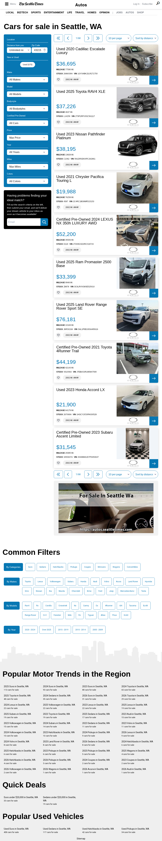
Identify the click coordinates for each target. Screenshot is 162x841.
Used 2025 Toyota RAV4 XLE (80, 91)
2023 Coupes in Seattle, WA (135, 762)
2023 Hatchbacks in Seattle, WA (59, 734)
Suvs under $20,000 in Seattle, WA (21, 799)
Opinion (104, 12)
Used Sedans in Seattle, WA (57, 830)
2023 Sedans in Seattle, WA (96, 725)
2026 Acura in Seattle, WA (95, 771)
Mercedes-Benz (127, 591)
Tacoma (132, 606)
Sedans (42, 567)
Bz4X (145, 606)
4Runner (108, 606)
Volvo (106, 581)
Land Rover (133, 581)
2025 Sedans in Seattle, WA (96, 716)
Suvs (30, 567)
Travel (79, 12)
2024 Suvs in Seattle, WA (55, 688)
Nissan (39, 591)
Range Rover (30, 615)
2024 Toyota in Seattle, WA (135, 688)
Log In (136, 3)
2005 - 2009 (98, 630)
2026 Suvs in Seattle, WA (94, 697)
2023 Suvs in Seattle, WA (94, 688)
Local (10, 12)
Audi (95, 581)
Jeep (111, 591)
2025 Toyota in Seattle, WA (17, 697)
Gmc (27, 591)
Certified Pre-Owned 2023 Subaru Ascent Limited (84, 434)
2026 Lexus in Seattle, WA (134, 734)
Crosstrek (63, 606)
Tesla (143, 591)
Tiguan (91, 615)
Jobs (119, 12)
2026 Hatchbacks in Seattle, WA (19, 762)
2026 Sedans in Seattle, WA (96, 743)
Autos (81, 5)
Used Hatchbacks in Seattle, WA (98, 830)
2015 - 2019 (63, 630)
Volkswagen (55, 581)
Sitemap (81, 838)
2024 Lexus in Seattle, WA (17, 706)
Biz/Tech (22, 12)
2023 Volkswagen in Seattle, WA (20, 725)
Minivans (102, 567)
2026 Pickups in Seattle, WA (57, 762)
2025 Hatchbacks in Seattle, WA (19, 752)
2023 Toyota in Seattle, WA (56, 716)
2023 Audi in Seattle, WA (134, 716)
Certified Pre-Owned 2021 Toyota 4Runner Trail (84, 349)
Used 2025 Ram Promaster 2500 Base (83, 264)
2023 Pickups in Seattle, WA (57, 752)
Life (69, 12)
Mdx (70, 615)
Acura (118, 581)
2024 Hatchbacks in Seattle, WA (137, 743)
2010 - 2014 (80, 630)
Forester (57, 615)
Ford (100, 591)
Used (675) (27, 65)
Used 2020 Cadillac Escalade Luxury (80, 51)
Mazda (62, 591)
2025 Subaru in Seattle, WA (17, 716)
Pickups (73, 567)
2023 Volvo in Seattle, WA (134, 725)
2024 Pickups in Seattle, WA (96, 734)
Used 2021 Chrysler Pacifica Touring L (80, 178)
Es (97, 606)
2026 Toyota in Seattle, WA (135, 697)
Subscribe (147, 3)
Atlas (103, 615)
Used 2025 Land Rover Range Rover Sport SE (81, 306)
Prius (114, 615)
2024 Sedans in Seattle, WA (57, 697)
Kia (50, 591)
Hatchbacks (58, 567)
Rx (37, 606)
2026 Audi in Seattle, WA (134, 771)
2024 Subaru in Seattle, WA (56, 725)
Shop (140, 12)
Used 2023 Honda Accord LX (80, 390)
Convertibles (132, 567)
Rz (79, 615)
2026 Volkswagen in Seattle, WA (20, 771)
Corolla (48, 606)
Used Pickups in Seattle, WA (135, 830)
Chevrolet (76, 591)
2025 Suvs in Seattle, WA (16, 688)
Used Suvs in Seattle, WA (16, 830)
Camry (86, 606)
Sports (36, 12)
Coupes (87, 567)
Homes (91, 12)
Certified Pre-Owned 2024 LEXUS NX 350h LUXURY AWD (84, 221)
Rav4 (27, 606)
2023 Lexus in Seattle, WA (95, 706)
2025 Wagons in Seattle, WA (136, 752)
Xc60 (126, 615)
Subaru (71, 581)
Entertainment (54, 12)
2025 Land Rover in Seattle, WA (58, 743)
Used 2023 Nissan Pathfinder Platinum (80, 136)
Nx (75, 606)
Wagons (116, 567)
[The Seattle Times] (31, 4)
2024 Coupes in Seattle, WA (96, 762)
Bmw (89, 591)
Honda (83, 581)
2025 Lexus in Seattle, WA (134, 706)
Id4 (120, 606)
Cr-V (45, 615)
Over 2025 (46, 630)
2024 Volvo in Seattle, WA (16, 743)
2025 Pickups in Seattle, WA (96, 752)
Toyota (28, 581)
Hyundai (148, 581)
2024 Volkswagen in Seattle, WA (20, 734)
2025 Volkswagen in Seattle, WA (59, 706)
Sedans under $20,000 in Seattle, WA (59, 800)
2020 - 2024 (30, 630)
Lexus (40, 581)
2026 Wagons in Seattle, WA (57, 771)
